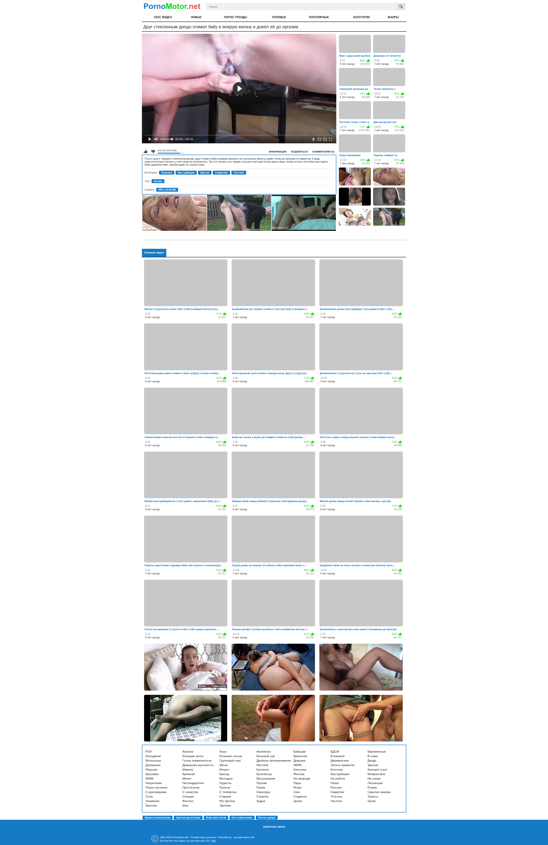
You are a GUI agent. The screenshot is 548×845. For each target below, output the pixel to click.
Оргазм (204, 172)
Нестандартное (193, 783)
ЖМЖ (297, 765)
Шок (185, 805)
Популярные (319, 17)
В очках (373, 756)
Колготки (337, 769)
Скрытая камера (379, 792)
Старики (225, 796)
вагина (158, 181)
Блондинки (153, 756)
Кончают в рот (377, 769)
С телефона (228, 792)
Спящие (188, 796)
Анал (222, 751)
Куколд (224, 774)
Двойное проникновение (273, 760)
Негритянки (154, 783)
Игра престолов (216, 817)
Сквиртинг (221, 172)
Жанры (393, 17)
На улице (374, 778)
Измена (187, 769)
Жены (223, 765)
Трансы (373, 796)
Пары (297, 783)
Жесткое (262, 765)
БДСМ (335, 751)
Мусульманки (265, 778)
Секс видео (163, 17)
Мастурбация (186, 172)
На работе (338, 778)
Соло (149, 796)
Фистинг (188, 801)
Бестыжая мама (242, 817)
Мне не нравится (152, 151)
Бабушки (299, 751)
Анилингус (263, 751)
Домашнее (153, 765)
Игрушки (166, 172)
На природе (301, 778)
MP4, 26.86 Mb (167, 189)
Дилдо (372, 760)
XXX (213, 840)
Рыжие (372, 787)
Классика (299, 769)
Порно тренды (235, 17)
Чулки (372, 801)
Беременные (377, 751)
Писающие (375, 783)
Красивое (152, 774)
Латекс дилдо (266, 817)
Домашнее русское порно (200, 765)
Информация (277, 151)
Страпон (262, 796)
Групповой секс (230, 760)
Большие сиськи (230, 756)
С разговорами (156, 792)
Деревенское (340, 760)
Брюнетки (300, 756)
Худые (260, 801)
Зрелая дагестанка (188, 817)
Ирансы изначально (157, 817)
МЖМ (149, 778)
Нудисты (225, 783)
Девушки (299, 760)
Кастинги (262, 769)
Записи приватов (342, 765)
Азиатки (187, 751)
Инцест (224, 769)
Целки (297, 801)
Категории (361, 17)
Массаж (298, 774)
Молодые (226, 778)
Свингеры (263, 792)
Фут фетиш (227, 801)
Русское (336, 787)
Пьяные (224, 787)
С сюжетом (190, 792)
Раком (260, 787)
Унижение (152, 801)
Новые (196, 17)
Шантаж (151, 805)
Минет (186, 778)
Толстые (336, 796)
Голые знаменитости (196, 760)
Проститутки (191, 787)
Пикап (335, 783)
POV (149, 751)
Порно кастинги (156, 787)
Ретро (297, 787)
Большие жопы (192, 756)
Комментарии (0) (323, 151)
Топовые (279, 17)
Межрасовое (376, 774)
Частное (239, 172)
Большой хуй (265, 756)
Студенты (300, 796)
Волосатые (153, 760)
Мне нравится (145, 151)
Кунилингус (264, 774)
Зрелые (373, 765)
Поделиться (299, 151)
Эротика (225, 805)
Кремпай (188, 774)
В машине (338, 756)
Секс (296, 792)
